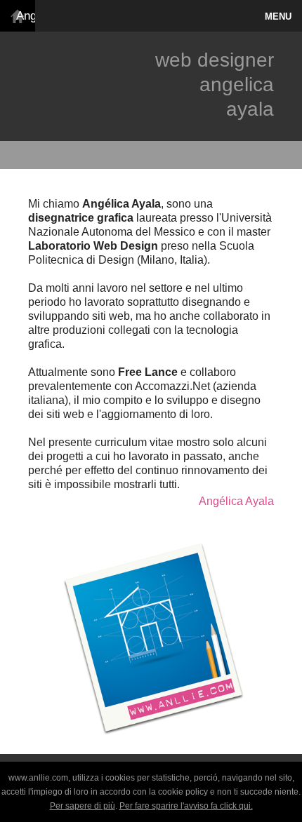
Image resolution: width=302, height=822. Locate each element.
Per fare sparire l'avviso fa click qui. (186, 806)
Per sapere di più (82, 806)
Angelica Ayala (21, 15)
